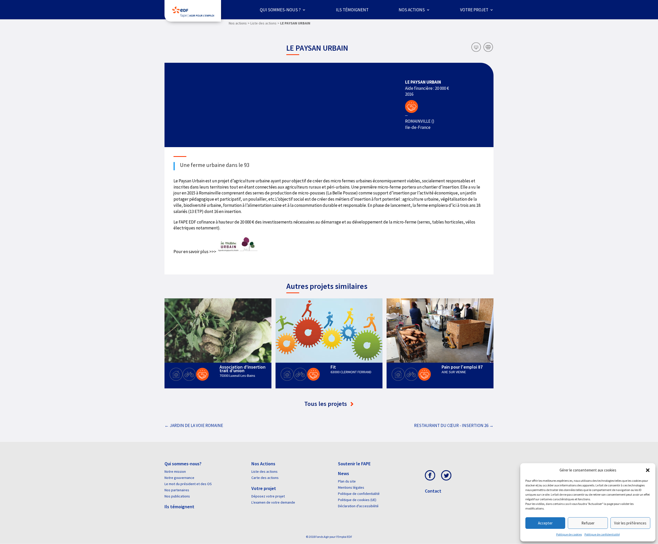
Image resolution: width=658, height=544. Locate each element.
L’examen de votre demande (273, 502)
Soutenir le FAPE (354, 464)
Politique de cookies (569, 534)
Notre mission (175, 471)
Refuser (588, 523)
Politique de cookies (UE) (357, 499)
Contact (433, 491)
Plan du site (347, 481)
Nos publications (177, 496)
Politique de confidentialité (602, 534)
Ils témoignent (352, 10)
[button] (647, 470)
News (343, 473)
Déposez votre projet (268, 496)
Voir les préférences (630, 523)
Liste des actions (264, 471)
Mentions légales (351, 487)
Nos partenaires (176, 490)
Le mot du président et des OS (188, 483)
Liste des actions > (264, 23)
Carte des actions (265, 477)
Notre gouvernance (179, 477)
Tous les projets (326, 404)
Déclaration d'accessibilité (358, 506)
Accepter (545, 523)
